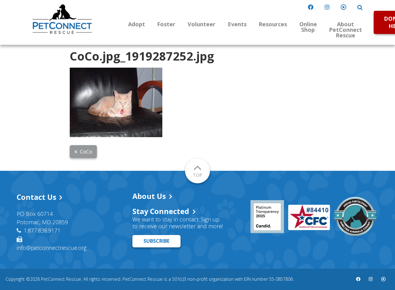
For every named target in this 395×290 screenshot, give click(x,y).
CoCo (86, 151)
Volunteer (201, 24)
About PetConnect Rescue (345, 29)
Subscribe (156, 240)
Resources (273, 24)
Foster (166, 24)
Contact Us (36, 197)
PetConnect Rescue (62, 19)
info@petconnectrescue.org (51, 247)
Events (237, 24)
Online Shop (308, 26)
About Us (149, 196)
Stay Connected (160, 211)
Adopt (136, 24)
